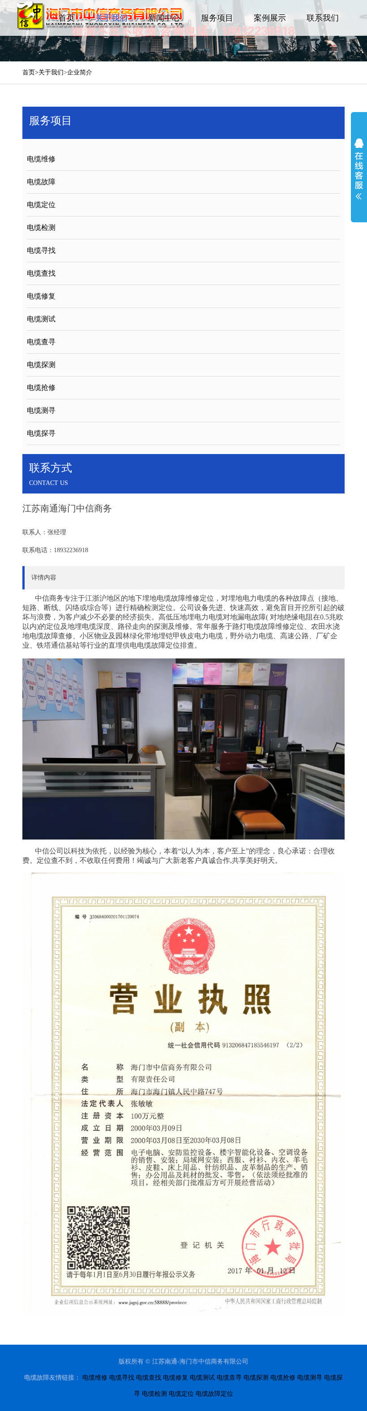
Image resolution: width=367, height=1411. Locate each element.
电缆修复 (41, 296)
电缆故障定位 (214, 1393)
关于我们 (111, 17)
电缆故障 (41, 182)
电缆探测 (41, 364)
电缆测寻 (41, 410)
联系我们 (323, 17)
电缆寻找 (41, 250)
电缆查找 (41, 273)
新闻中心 (164, 17)
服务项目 (217, 17)
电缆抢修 (41, 387)
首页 (67, 17)
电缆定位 (41, 204)
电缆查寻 (41, 342)
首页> (30, 72)
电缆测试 (41, 319)
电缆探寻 (41, 433)
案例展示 (270, 17)
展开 (359, 169)
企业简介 (79, 72)
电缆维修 (41, 159)
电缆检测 (41, 227)
